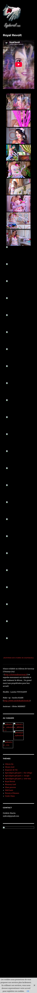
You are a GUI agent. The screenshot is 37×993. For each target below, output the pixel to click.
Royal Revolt (10, 781)
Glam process (10, 787)
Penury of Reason (12, 793)
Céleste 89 (9, 764)
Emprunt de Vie (11, 770)
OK (28, 991)
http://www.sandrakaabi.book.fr (17, 701)
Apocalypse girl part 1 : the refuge (18, 773)
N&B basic (9, 790)
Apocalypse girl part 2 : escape (17, 776)
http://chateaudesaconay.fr (16, 674)
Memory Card (10, 784)
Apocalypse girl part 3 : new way (18, 779)
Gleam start (9, 767)
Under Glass (10, 796)
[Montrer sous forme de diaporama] (18, 658)
